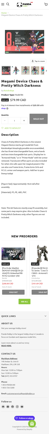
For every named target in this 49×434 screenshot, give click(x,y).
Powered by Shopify (24, 429)
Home (4, 13)
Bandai (4, 278)
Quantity (5, 115)
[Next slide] (46, 70)
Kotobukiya (9, 90)
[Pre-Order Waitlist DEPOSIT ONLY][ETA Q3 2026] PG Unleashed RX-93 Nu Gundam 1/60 (12, 272)
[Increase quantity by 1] (24, 120)
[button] (6, 70)
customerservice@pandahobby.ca (20, 393)
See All (24, 301)
